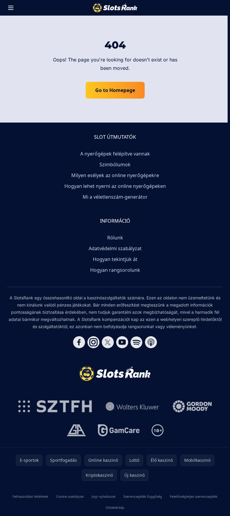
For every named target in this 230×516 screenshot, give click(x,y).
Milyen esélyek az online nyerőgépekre (115, 175)
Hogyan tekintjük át (115, 259)
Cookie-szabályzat (70, 496)
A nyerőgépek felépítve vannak (115, 153)
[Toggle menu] (11, 8)
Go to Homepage (115, 90)
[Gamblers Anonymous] (76, 430)
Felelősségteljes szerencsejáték (193, 496)
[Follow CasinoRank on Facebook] (79, 342)
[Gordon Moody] (192, 406)
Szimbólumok (115, 164)
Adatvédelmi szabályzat (115, 248)
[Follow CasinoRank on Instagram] (93, 342)
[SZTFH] (55, 406)
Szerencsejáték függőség (142, 496)
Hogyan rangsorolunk (115, 270)
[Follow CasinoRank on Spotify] (137, 342)
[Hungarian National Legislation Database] (132, 406)
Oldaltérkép (115, 507)
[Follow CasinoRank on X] (108, 342)
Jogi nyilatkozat (104, 496)
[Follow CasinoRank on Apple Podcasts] (151, 342)
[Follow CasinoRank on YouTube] (122, 342)
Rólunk (115, 237)
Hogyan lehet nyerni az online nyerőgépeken (115, 186)
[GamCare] (119, 430)
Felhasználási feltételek (30, 496)
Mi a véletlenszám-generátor (115, 197)
